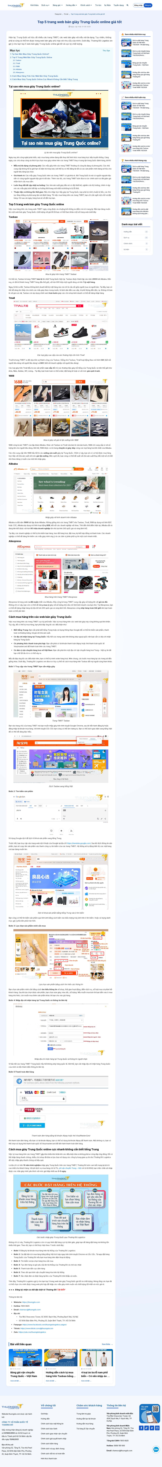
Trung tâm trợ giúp (83, 1414)
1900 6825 (118, 1441)
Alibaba (19, 69)
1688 (18, 66)
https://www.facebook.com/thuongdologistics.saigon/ (45, 1324)
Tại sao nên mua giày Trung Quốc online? (30, 54)
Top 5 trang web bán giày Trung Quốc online (32, 57)
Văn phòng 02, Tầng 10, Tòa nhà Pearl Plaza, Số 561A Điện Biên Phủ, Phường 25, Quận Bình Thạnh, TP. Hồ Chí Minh (120, 1431)
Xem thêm (107, 1344)
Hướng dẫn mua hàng (84, 1424)
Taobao (18, 60)
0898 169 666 (116, 1446)
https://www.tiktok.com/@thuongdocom (37, 1328)
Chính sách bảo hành (49, 1429)
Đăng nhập (138, 5)
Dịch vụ (45, 5)
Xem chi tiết (15, 1381)
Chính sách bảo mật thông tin (52, 1424)
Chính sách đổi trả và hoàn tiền (53, 1454)
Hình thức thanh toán (49, 1459)
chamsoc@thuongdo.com (30, 1310)
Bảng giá (57, 5)
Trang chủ (58, 14)
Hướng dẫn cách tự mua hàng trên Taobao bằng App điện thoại (59, 1376)
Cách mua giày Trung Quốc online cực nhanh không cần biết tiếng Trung (45, 79)
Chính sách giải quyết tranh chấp (53, 1439)
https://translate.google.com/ (79, 843)
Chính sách (85, 5)
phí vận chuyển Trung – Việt (70, 1168)
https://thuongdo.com (31, 1302)
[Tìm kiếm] (127, 5)
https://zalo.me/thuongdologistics (32, 1332)
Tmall (18, 63)
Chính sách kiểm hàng (49, 1444)
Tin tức (98, 5)
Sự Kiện (107, 5)
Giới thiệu (34, 5)
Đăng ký (148, 5)
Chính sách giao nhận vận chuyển (54, 1434)
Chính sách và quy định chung (52, 1449)
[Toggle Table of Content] (106, 50)
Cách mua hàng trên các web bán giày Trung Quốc (35, 76)
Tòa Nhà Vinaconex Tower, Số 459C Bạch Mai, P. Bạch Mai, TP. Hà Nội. (120, 1417)
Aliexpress (20, 72)
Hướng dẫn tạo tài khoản (86, 1419)
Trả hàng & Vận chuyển (85, 1429)
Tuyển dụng (119, 5)
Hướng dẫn (70, 5)
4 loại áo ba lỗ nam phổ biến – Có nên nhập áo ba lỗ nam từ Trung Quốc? (95, 1376)
